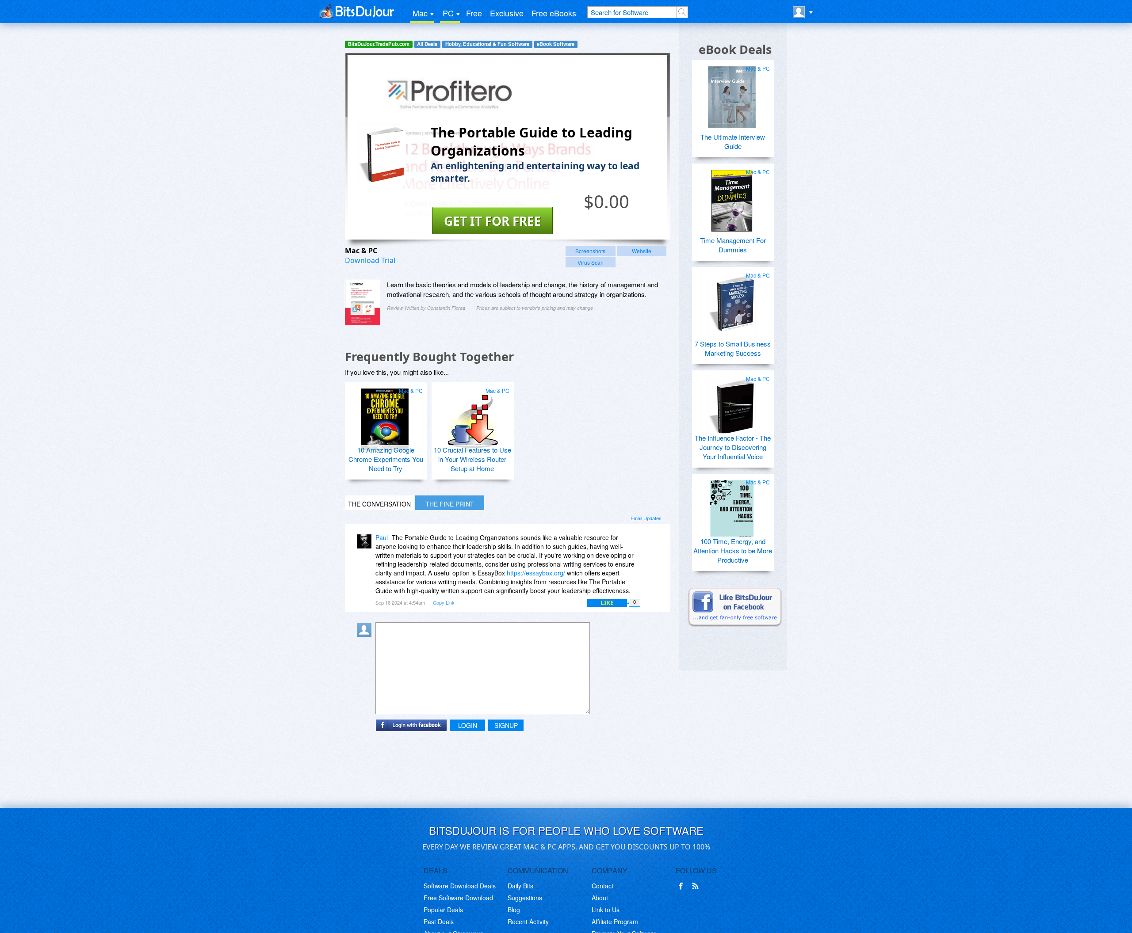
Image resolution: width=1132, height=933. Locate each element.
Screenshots (590, 251)
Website (641, 251)
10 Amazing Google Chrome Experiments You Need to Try (385, 459)
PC (448, 13)
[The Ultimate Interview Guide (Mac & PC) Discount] (732, 93)
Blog (514, 909)
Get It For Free (492, 221)
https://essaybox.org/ (536, 572)
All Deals (427, 44)
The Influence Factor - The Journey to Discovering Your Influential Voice (733, 447)
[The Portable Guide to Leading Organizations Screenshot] (362, 302)
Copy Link (444, 602)
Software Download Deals (460, 885)
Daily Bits (520, 885)
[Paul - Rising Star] (366, 544)
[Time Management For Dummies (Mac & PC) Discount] (732, 197)
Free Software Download (458, 897)
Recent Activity (528, 921)
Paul (381, 537)
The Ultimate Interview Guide (732, 141)
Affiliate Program (615, 921)
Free (474, 13)
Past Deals (439, 921)
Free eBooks (554, 13)
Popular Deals (443, 909)
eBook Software (555, 44)
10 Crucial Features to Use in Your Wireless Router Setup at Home (472, 459)
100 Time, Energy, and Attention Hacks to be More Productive (732, 550)
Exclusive (507, 13)
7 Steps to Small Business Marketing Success (733, 348)
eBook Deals (735, 49)
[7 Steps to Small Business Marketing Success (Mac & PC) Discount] (732, 300)
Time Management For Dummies (733, 245)
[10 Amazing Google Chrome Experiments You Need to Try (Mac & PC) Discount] (384, 416)
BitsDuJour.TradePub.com (378, 44)
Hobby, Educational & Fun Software (487, 44)
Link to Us (606, 909)
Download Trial (370, 260)
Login (467, 725)
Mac (420, 13)
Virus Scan (590, 262)
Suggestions (525, 897)
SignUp (506, 725)
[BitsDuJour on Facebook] (683, 886)
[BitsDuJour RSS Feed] (697, 886)
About (600, 897)
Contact (602, 885)
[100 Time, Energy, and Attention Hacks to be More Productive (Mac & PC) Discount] (732, 507)
